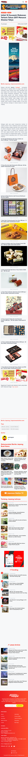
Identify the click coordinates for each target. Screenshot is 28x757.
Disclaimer (17, 720)
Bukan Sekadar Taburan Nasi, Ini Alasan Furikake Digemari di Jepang (7, 459)
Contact (2, 716)
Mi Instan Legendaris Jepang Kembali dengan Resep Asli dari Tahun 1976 (20, 473)
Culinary (9, 12)
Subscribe (20, 705)
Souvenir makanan (14, 426)
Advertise (3, 718)
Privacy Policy (18, 716)
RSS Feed (17, 722)
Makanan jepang (5, 426)
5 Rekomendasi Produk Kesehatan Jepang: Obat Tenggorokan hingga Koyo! (20, 487)
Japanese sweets (5, 429)
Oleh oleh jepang (14, 429)
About (2, 714)
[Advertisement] (14, 403)
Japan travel (4, 12)
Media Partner (4, 720)
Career (2, 722)
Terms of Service (18, 718)
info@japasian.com (8, 743)
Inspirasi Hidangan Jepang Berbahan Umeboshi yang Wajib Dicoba (20, 459)
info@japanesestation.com (9, 733)
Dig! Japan (15, 386)
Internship (17, 714)
